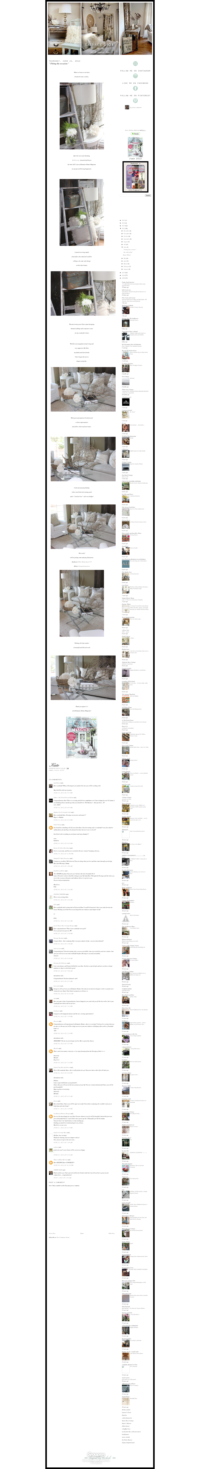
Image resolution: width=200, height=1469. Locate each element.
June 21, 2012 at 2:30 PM (63, 1109)
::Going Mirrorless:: (135, 1048)
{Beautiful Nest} (126, 1294)
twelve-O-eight (126, 1203)
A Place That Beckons (135, 1087)
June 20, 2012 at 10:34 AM (63, 994)
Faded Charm (57, 825)
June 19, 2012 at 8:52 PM (63, 820)
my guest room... (134, 1074)
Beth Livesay (76, 160)
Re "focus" (132, 412)
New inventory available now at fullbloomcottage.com (138, 974)
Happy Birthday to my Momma (138, 670)
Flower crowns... (134, 1126)
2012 (123, 228)
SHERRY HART (58, 1170)
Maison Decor (126, 520)
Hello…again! (125, 632)
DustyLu (124, 1415)
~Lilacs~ (132, 638)
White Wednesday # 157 (85, 562)
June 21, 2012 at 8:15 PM (63, 1128)
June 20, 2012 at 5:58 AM (63, 944)
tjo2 (123, 883)
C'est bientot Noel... (135, 928)
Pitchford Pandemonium (129, 436)
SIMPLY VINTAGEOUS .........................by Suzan (133, 856)
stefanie (56, 1147)
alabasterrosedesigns (127, 664)
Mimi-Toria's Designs (128, 1216)
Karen (55, 1101)
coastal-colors (126, 913)
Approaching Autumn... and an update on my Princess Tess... (138, 1023)
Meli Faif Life (126, 1306)
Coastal (56, 770)
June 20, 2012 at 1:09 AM (63, 866)
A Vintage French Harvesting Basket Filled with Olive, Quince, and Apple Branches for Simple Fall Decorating (139, 607)
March (126, 264)
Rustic (62, 770)
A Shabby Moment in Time (129, 1365)
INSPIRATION (126, 990)
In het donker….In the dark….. (137, 425)
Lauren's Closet (126, 1412)
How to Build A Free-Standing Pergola (131, 346)
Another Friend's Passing (136, 307)
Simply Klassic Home (128, 598)
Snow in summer (134, 1385)
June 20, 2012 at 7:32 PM (63, 1063)
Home (82, 1233)
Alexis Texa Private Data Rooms (138, 889)
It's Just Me (125, 1151)
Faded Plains (126, 1397)
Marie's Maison (126, 1423)
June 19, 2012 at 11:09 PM (63, 854)
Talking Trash (126, 758)
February (126, 266)
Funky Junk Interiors (128, 282)
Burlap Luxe (125, 649)
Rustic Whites (127, 255)
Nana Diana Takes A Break (130, 331)
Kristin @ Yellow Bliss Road (62, 848)
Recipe (131, 438)
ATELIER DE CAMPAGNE (130, 1326)
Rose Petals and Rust (128, 995)
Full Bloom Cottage (128, 971)
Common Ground (127, 410)
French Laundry (126, 668)
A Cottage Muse (126, 1073)
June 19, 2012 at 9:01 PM (63, 843)
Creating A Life (126, 1099)
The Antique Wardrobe (128, 694)
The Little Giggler (127, 1164)
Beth (86, 706)
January (126, 269)
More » (144, 130)
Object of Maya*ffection (60, 1160)
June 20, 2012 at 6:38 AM (63, 958)
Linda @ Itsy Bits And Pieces (62, 1067)
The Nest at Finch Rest (128, 507)
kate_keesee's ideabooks (136, 107)
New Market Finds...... (135, 1113)
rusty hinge (125, 585)
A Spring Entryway (135, 496)
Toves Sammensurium (128, 617)
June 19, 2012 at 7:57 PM (63, 793)
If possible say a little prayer (129, 1379)
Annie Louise (57, 948)
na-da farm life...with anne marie (131, 1432)
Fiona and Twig (126, 732)
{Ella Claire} (125, 1426)
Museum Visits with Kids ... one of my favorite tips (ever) (138, 819)
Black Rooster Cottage (128, 1229)
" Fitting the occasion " (59, 64)
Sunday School (133, 760)
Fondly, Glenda (126, 816)
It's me (124, 423)
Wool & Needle (134, 548)
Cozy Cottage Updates (135, 1035)
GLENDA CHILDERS (60, 894)
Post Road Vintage (127, 475)
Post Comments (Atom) (63, 1237)
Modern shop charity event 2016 (130, 941)
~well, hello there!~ (135, 1314)
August (126, 242)
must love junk (126, 784)
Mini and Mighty (134, 696)
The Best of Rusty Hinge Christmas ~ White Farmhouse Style (139, 587)
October (126, 236)
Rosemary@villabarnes (60, 963)
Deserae (56, 1021)
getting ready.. (133, 996)
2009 (123, 278)
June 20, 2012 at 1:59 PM (63, 1016)
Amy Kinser (57, 783)
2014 (123, 223)
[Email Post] (67, 768)
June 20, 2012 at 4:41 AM (63, 921)
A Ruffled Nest (126, 1429)
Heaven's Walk (126, 1086)
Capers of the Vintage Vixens (130, 945)
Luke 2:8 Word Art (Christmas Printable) (132, 600)
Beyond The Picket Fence (129, 351)
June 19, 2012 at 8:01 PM (63, 807)
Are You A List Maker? (136, 844)
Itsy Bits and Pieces (127, 494)
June (125, 247)
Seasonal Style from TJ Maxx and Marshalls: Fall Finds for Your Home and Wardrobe (134, 300)
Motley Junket (126, 1410)
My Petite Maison (127, 1440)
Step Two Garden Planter (136, 464)
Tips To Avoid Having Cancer (137, 831)
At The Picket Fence (128, 720)
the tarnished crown (127, 1268)
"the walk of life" (128, 252)
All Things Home (127, 707)
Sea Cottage (125, 376)
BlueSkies (125, 842)
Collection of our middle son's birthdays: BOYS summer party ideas (138, 806)
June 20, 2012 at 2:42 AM (63, 900)
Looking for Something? (128, 728)
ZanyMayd (125, 546)
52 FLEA (124, 1060)
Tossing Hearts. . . (134, 535)
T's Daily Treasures (127, 363)
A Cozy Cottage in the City (129, 1034)
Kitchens (131, 130)
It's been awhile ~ (134, 960)
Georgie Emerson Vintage (129, 958)
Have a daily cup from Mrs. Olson (131, 533)
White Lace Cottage (127, 389)
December (127, 231)
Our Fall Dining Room (135, 709)
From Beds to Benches (135, 1340)
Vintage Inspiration (84, 566)
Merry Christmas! (134, 915)
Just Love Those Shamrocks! (137, 509)
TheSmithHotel (126, 1255)
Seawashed (57, 986)
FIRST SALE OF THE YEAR (137, 451)
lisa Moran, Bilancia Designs (62, 1113)
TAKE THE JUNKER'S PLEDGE (139, 1269)
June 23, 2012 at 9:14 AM (63, 1155)
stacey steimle (126, 1437)
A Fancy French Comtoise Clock (138, 522)
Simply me (125, 1177)
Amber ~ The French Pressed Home (63, 797)
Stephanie (56, 1011)
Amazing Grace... (134, 320)
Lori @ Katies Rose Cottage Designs (64, 926)
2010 (123, 275)
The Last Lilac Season (135, 1061)
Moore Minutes (126, 803)
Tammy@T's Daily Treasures (61, 858)
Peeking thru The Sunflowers (130, 318)
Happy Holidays (134, 1327)
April (125, 261)
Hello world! (125, 477)
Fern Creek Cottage (127, 745)
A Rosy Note (125, 630)
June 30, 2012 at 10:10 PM (63, 1165)
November (127, 233)
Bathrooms (136, 130)
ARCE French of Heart (128, 1384)
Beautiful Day (133, 1398)
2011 (123, 273)
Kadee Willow (126, 1242)
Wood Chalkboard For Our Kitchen (139, 1009)
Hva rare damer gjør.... (136, 619)
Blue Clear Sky (126, 1008)
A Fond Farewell (134, 574)
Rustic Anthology (127, 887)
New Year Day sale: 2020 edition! (138, 561)
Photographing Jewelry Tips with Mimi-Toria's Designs (138, 1218)
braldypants (125, 1434)
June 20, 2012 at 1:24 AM (63, 889)
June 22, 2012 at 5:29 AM (63, 1142)
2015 (123, 220)
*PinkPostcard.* (126, 397)
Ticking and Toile (127, 1313)
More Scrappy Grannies (136, 365)
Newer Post (52, 1233)
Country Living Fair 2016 (136, 786)
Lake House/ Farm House (136, 1353)
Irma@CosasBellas (59, 871)
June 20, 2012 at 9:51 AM (63, 981)
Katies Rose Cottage (128, 1421)
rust (123, 1190)
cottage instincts (126, 1047)
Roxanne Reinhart (59, 938)
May (125, 258)
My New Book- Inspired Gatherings (139, 483)
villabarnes (125, 449)
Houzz (126, 130)
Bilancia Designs (127, 939)
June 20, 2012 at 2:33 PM (63, 1033)
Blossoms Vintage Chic (128, 1281)
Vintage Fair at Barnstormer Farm (139, 1256)
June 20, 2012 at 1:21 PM (63, 1006)
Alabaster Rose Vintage (129, 662)
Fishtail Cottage (126, 462)
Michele (56, 1048)
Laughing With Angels (128, 681)
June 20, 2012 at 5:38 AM (63, 933)
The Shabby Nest (127, 572)
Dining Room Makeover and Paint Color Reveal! (134, 722)
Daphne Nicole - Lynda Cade (130, 1352)
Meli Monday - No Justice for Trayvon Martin (133, 1308)
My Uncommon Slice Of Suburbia (131, 344)
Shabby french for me (128, 1125)
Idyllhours (125, 1021)
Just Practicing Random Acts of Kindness (134, 559)
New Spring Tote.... (134, 1178)
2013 (123, 226)
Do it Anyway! (133, 1366)
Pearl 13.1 (125, 726)
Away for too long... (127, 799)
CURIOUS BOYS (127, 989)
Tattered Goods (126, 984)
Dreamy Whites (126, 604)
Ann (55, 998)
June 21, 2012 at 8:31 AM (63, 1096)
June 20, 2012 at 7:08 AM (63, 971)
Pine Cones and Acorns (128, 298)
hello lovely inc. (126, 290)
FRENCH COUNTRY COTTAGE (131, 481)
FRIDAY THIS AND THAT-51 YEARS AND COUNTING (138, 334)
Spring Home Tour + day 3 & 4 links (139, 747)
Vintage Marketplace (128, 900)
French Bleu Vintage (128, 1112)
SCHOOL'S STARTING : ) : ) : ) (138, 1152)
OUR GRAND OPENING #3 (137, 947)
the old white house (127, 870)
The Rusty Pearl (126, 1138)
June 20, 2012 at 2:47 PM (63, 1044)
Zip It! (131, 1243)
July (125, 244)
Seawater (132, 378)
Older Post (112, 1233)
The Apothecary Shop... (128, 926)
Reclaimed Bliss (126, 1339)
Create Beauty (126, 771)
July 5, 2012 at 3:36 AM (62, 1178)
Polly (55, 904)
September (127, 239)
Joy (131, 1139)
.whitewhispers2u (127, 1418)
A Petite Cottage (126, 797)
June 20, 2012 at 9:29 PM (63, 1073)
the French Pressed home (136, 1230)
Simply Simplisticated (128, 1443)
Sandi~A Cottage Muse (60, 1132)
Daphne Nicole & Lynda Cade (62, 812)
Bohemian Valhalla (127, 305)
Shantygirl (125, 829)
